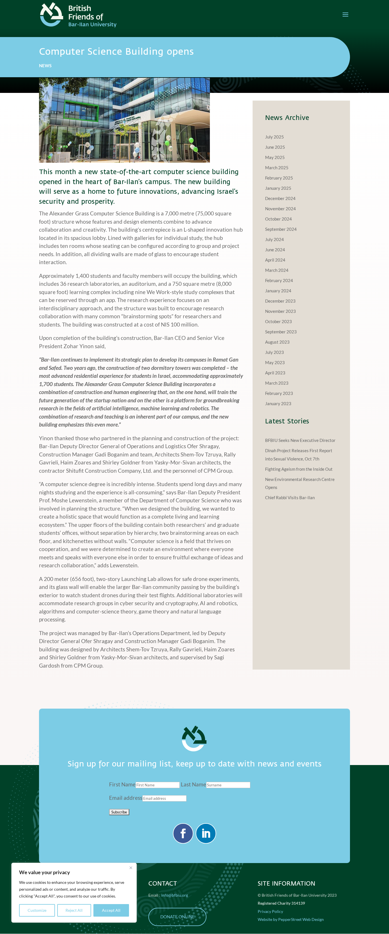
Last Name (193, 784)
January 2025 (278, 188)
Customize (37, 910)
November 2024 (280, 208)
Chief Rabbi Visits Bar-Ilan (290, 497)
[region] (74, 893)
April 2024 (275, 259)
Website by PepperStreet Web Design (291, 919)
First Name (122, 784)
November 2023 (280, 311)
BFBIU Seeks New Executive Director (300, 440)
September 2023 (281, 331)
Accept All (111, 910)
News (45, 65)
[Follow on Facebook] (183, 833)
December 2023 (280, 300)
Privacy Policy (270, 911)
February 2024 (279, 280)
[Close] (130, 867)
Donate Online (177, 916)
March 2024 (276, 270)
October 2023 (278, 321)
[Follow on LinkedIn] (206, 833)
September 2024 (281, 229)
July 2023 (274, 352)
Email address (125, 797)
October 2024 (278, 218)
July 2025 (274, 136)
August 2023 (277, 341)
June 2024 (275, 249)
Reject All (74, 910)
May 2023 (275, 362)
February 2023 (279, 393)
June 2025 (275, 147)
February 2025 (279, 177)
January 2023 (278, 403)
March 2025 (276, 167)
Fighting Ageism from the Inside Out (299, 469)
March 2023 (276, 383)
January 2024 (278, 290)
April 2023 (275, 372)
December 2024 (280, 198)
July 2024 (274, 239)
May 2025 (275, 157)
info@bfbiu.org (174, 895)
